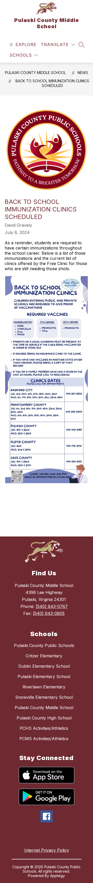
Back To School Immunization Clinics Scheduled (52, 83)
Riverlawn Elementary (43, 686)
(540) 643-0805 (49, 613)
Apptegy (57, 875)
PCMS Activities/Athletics (43, 738)
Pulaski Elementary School (44, 676)
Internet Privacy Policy (46, 850)
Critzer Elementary (44, 655)
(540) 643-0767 (52, 606)
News (83, 72)
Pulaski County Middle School (35, 72)
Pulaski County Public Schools (44, 645)
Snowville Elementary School (44, 697)
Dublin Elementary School (44, 666)
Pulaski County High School (44, 717)
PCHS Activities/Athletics (44, 728)
